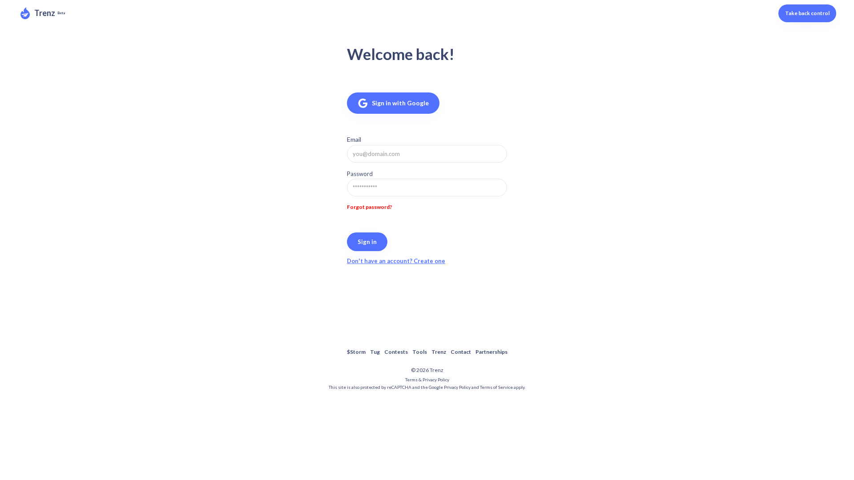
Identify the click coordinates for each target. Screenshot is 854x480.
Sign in (367, 241)
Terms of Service (496, 387)
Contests (396, 351)
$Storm (356, 351)
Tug (375, 351)
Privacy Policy (457, 387)
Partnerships (491, 351)
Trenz (44, 13)
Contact (461, 351)
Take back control (807, 13)
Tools (419, 351)
